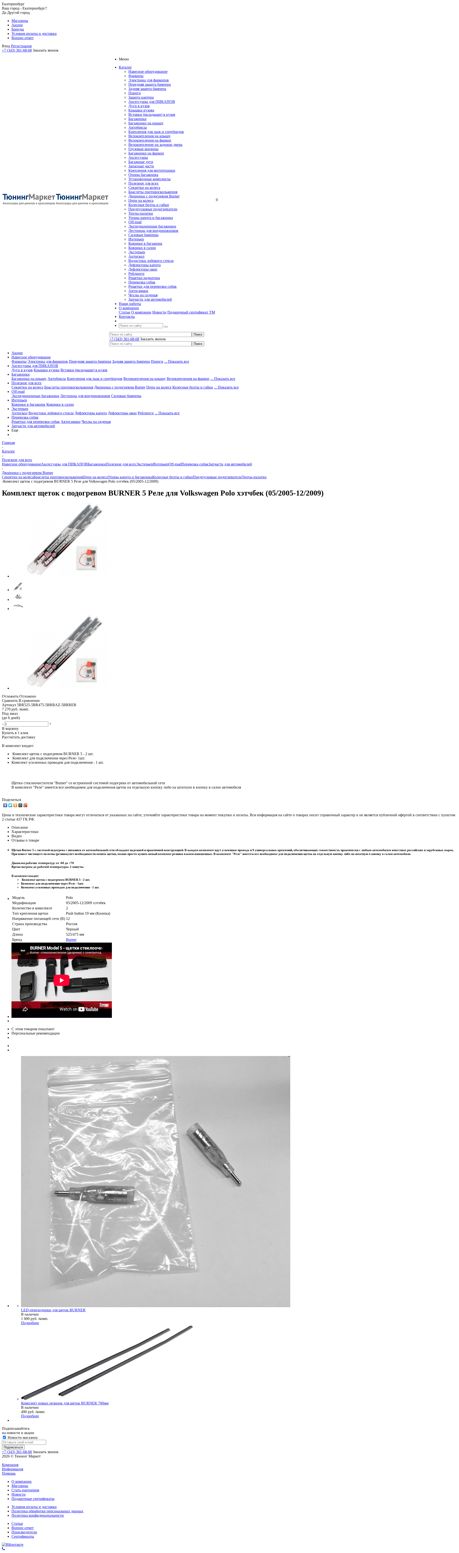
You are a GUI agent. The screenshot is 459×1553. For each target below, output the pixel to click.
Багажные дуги (140, 162)
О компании (141, 312)
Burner (71, 940)
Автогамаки (138, 291)
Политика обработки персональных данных (47, 1511)
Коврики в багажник (145, 243)
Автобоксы (137, 127)
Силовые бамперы (143, 235)
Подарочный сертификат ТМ (191, 312)
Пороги (134, 93)
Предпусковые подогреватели (152, 209)
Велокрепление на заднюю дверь (155, 145)
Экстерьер (136, 252)
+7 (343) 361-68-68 (17, 50)
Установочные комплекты (149, 179)
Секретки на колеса (144, 188)
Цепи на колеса (140, 200)
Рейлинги (136, 274)
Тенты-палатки (140, 213)
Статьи (124, 312)
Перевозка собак (141, 282)
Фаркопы (135, 76)
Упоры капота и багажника (150, 218)
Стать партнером (25, 1490)
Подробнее (30, 1323)
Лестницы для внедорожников (153, 231)
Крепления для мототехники (151, 170)
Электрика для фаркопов (148, 80)
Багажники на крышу (146, 123)
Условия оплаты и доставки (34, 1507)
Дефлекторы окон (142, 269)
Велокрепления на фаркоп (149, 140)
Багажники (137, 119)
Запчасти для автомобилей (150, 299)
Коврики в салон (142, 248)
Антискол (136, 256)
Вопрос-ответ (22, 1528)
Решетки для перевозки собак (152, 286)
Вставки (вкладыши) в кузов (151, 114)
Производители (24, 1532)
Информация (12, 1469)
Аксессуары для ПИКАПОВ (151, 102)
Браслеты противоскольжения (152, 192)
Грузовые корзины (143, 149)
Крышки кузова (141, 110)
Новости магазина (22, 1438)
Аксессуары (138, 157)
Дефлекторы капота (144, 265)
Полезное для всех (143, 183)
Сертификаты (22, 1536)
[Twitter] (10, 805)
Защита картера (141, 97)
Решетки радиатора (144, 278)
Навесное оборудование (148, 71)
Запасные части (141, 166)
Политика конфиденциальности (37, 1515)
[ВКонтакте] (5, 805)
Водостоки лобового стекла (151, 261)
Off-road (135, 222)
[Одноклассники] (15, 805)
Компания (10, 1465)
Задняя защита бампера (147, 89)
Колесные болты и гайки (148, 205)
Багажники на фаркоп (146, 153)
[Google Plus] (25, 805)
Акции (17, 353)
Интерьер (136, 239)
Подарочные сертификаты (33, 1499)
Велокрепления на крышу (149, 136)
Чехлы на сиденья (143, 295)
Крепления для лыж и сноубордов (156, 132)
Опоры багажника (143, 175)
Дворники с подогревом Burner (154, 196)
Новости (159, 312)
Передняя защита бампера (149, 84)
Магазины (19, 1486)
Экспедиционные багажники (152, 226)
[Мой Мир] (20, 805)
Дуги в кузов (139, 106)
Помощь (9, 1473)
